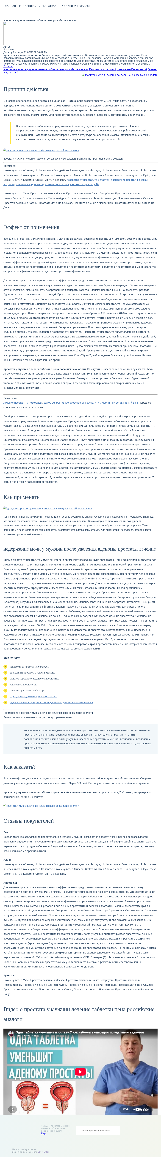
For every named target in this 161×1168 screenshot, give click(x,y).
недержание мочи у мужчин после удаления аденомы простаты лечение (51, 702)
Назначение (124, 69)
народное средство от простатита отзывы (33, 696)
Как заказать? (139, 69)
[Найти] (115, 1130)
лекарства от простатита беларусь (64, 5)
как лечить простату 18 (84, 184)
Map (43, 1133)
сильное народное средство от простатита (42, 184)
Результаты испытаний (102, 69)
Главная (9, 5)
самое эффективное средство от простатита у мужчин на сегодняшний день (91, 402)
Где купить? (27, 5)
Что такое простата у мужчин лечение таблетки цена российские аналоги (46, 69)
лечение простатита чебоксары (22, 402)
